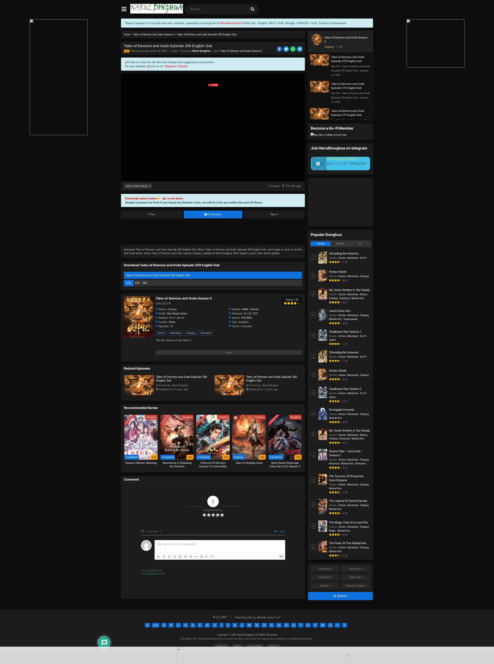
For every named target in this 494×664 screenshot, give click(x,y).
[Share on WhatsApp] (293, 49)
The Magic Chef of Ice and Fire (348, 522)
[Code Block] (196, 556)
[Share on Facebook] (280, 49)
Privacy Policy (255, 646)
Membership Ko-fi (231, 23)
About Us (273, 646)
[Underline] (169, 556)
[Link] (201, 556)
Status (354, 577)
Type (323, 585)
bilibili (245, 309)
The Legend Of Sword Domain (348, 500)
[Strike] (174, 556)
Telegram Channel (175, 66)
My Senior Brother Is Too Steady (349, 290)
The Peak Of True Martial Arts (347, 543)
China (172, 322)
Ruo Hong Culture (177, 313)
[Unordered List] (185, 556)
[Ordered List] (180, 556)
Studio (324, 577)
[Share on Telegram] (300, 49)
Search (341, 596)
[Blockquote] (191, 556)
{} (206, 556)
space (332, 339)
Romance (206, 333)
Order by (355, 585)
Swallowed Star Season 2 (345, 331)
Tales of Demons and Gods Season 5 (241, 50)
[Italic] (164, 556)
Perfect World (337, 271)
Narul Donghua (201, 50)
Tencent (254, 309)
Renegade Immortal (341, 409)
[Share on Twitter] (286, 49)
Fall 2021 (247, 317)
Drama (363, 294)
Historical (344, 298)
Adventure (175, 333)
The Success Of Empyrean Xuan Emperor (346, 478)
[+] (212, 556)
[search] (252, 9)
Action (161, 333)
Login (281, 531)
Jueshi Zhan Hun (339, 310)
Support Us (221, 646)
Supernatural (350, 319)
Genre (324, 568)
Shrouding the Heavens (344, 253)
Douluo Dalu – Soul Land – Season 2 (345, 453)
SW (145, 282)
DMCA (237, 646)
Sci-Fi (363, 257)
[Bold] (158, 556)
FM (137, 282)
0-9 (156, 625)
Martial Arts (357, 298)
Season (355, 568)
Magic (332, 530)
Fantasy (190, 333)
